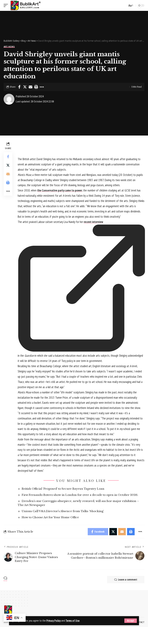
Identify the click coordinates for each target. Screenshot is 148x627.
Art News (9, 46)
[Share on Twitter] (24, 87)
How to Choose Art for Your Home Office (50, 517)
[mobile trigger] (7, 5)
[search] (124, 5)
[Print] (36, 87)
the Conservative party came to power (59, 190)
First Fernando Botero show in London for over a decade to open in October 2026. (80, 495)
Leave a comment (127, 579)
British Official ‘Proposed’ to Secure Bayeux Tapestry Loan (63, 488)
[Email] (30, 87)
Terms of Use (72, 620)
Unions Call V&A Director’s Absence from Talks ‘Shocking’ (63, 511)
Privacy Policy (53, 620)
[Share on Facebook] (19, 87)
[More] (41, 87)
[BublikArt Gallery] (25, 5)
